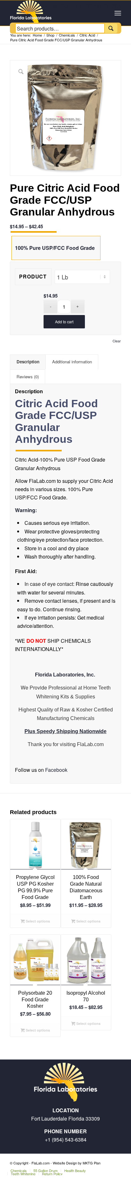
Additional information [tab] (72, 362)
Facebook (55, 769)
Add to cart (64, 321)
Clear (117, 341)
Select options (37, 921)
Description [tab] (28, 362)
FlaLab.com (90, 744)
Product (33, 276)
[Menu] (117, 13)
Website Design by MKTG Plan (76, 1162)
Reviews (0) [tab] (28, 377)
